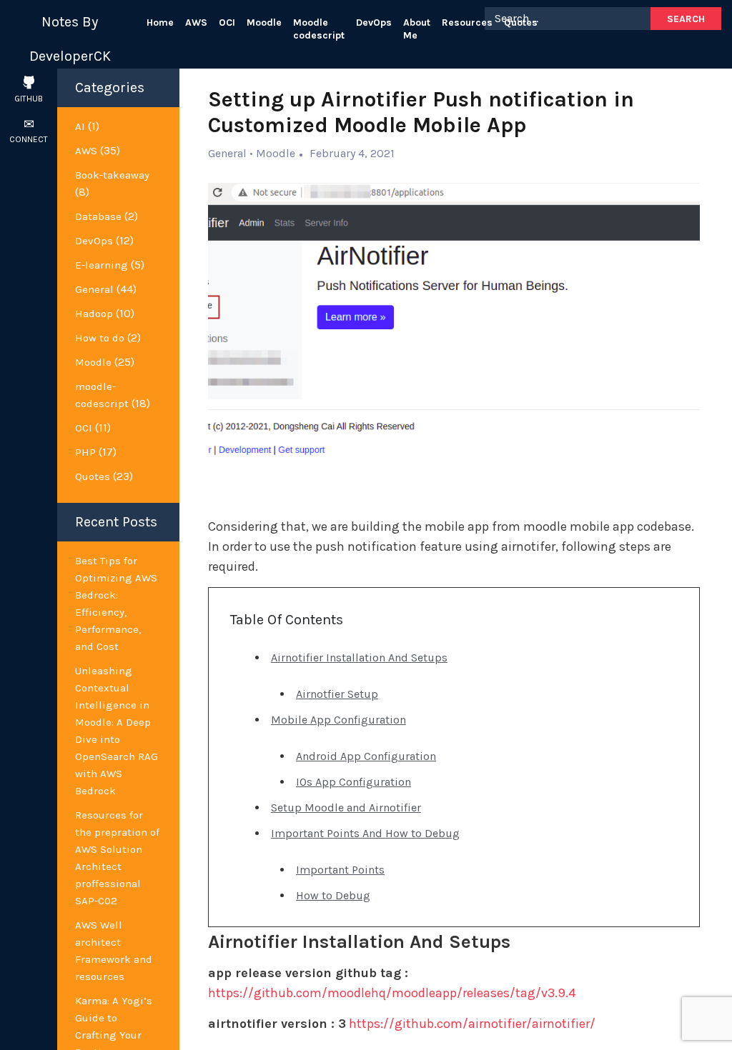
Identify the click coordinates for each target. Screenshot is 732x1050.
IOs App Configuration (353, 782)
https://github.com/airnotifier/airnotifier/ (472, 1023)
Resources (467, 22)
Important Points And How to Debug (365, 833)
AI (80, 126)
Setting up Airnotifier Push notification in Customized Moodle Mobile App (421, 112)
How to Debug (333, 895)
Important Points (340, 869)
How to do (99, 337)
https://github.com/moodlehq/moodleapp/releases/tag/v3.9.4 (391, 993)
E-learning (101, 265)
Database (98, 216)
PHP (85, 452)
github (28, 99)
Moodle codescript (319, 28)
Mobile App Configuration (338, 719)
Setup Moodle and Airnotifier (346, 807)
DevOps (374, 22)
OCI (227, 22)
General (94, 289)
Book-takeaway (112, 175)
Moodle (264, 22)
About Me (416, 28)
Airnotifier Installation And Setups (359, 657)
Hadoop (94, 313)
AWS (196, 22)
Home (160, 22)
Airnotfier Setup (337, 694)
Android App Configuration (366, 756)
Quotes (521, 22)
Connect (28, 139)
